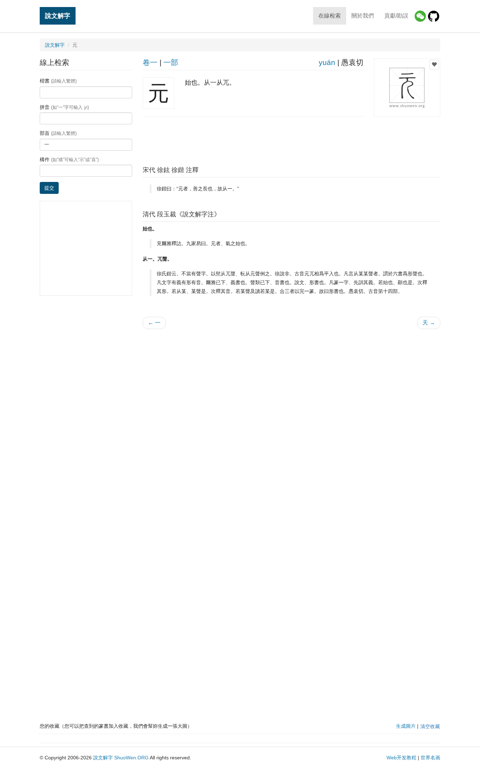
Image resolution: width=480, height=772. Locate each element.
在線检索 (329, 16)
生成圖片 (406, 726)
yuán (327, 62)
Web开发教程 (401, 757)
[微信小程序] (420, 16)
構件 (69, 159)
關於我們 (362, 16)
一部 (170, 62)
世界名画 (430, 757)
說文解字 (57, 15)
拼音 (64, 107)
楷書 (58, 81)
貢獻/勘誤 (396, 16)
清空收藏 (430, 726)
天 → (428, 323)
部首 (58, 133)
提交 (49, 188)
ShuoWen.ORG (131, 757)
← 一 (154, 323)
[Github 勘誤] (433, 16)
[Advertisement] (291, 139)
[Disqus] (292, 424)
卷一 (150, 62)
